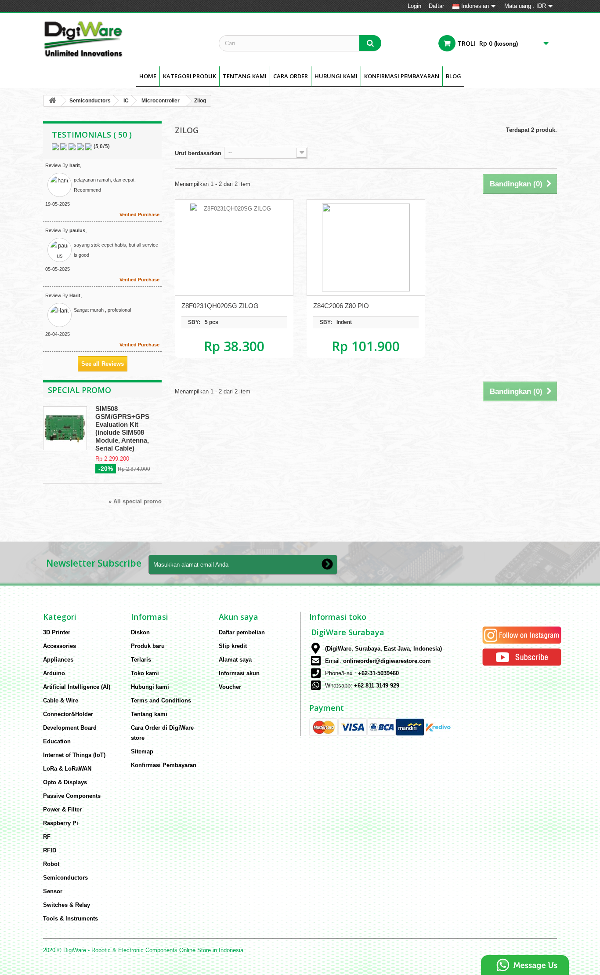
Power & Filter (62, 809)
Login (414, 6)
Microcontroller (160, 101)
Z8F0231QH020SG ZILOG (220, 305)
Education (57, 741)
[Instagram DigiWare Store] (521, 634)
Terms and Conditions (161, 700)
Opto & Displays (65, 782)
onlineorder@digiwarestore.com (387, 661)
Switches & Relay (66, 905)
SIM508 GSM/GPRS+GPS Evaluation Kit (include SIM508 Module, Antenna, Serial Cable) (122, 428)
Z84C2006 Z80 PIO (341, 305)
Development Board (70, 727)
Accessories (59, 646)
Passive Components (72, 796)
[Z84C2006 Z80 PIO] (366, 247)
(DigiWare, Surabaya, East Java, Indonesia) (383, 648)
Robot (51, 864)
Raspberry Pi (60, 823)
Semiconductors (90, 101)
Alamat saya (235, 659)
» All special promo (135, 501)
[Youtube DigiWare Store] (521, 656)
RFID (49, 850)
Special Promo (79, 390)
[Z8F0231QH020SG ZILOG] (234, 247)
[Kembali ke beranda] (52, 100)
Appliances (58, 659)
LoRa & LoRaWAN (67, 768)
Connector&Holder (68, 714)
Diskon (140, 632)
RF (47, 836)
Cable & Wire (60, 700)
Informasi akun (239, 673)
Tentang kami (245, 76)
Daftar (436, 6)
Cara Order (290, 76)
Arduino (54, 673)
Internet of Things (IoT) (74, 755)
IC (126, 101)
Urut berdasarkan (198, 153)
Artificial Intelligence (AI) (76, 687)
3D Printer (56, 632)
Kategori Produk (189, 76)
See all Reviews (102, 363)
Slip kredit (233, 646)
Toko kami (145, 673)
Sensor (52, 891)
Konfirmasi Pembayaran (401, 76)
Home (147, 76)
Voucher (230, 687)
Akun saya (238, 616)
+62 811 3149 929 (376, 685)
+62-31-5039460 (378, 673)
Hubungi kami (150, 687)
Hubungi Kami (336, 76)
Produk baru (148, 646)
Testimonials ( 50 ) (92, 134)
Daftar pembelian (242, 632)
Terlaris (141, 659)
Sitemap (142, 751)
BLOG (453, 76)
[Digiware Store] (124, 39)
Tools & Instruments (70, 918)
